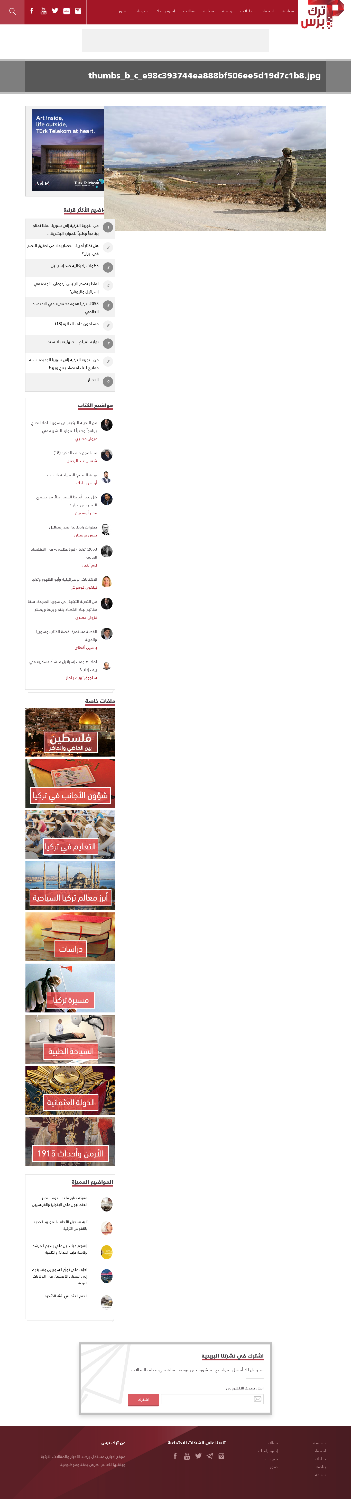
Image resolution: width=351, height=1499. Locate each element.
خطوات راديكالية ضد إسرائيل (75, 265)
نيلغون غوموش (84, 587)
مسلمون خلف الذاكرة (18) (77, 323)
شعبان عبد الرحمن (82, 460)
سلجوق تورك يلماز (81, 677)
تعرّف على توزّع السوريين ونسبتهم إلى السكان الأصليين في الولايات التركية (59, 1276)
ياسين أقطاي (86, 647)
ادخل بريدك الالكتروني (245, 1388)
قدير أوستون (86, 513)
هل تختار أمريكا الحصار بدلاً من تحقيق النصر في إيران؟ (63, 249)
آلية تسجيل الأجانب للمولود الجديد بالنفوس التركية (60, 1225)
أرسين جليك (87, 483)
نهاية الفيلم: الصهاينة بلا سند (73, 341)
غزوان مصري (86, 438)
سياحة (209, 11)
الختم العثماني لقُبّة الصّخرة (66, 1295)
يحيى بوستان (86, 535)
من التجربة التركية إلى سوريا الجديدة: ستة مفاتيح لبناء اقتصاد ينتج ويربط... (64, 363)
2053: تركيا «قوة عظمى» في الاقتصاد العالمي (66, 307)
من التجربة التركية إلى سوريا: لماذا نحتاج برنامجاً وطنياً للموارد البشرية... (66, 229)
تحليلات (247, 11)
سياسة (288, 11)
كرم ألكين (89, 565)
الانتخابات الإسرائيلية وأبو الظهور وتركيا (64, 579)
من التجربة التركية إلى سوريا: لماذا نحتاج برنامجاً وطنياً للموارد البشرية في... (64, 426)
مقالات (189, 11)
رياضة (227, 11)
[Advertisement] (225, 269)
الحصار (93, 379)
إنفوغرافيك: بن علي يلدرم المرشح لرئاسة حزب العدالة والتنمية (60, 1249)
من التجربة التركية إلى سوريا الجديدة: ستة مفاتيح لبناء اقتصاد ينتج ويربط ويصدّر (62, 605)
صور (122, 11)
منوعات (141, 11)
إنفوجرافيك (165, 11)
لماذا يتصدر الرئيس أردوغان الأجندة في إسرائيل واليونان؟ (66, 287)
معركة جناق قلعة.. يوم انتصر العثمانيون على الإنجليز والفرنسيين (59, 1201)
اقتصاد (268, 11)
